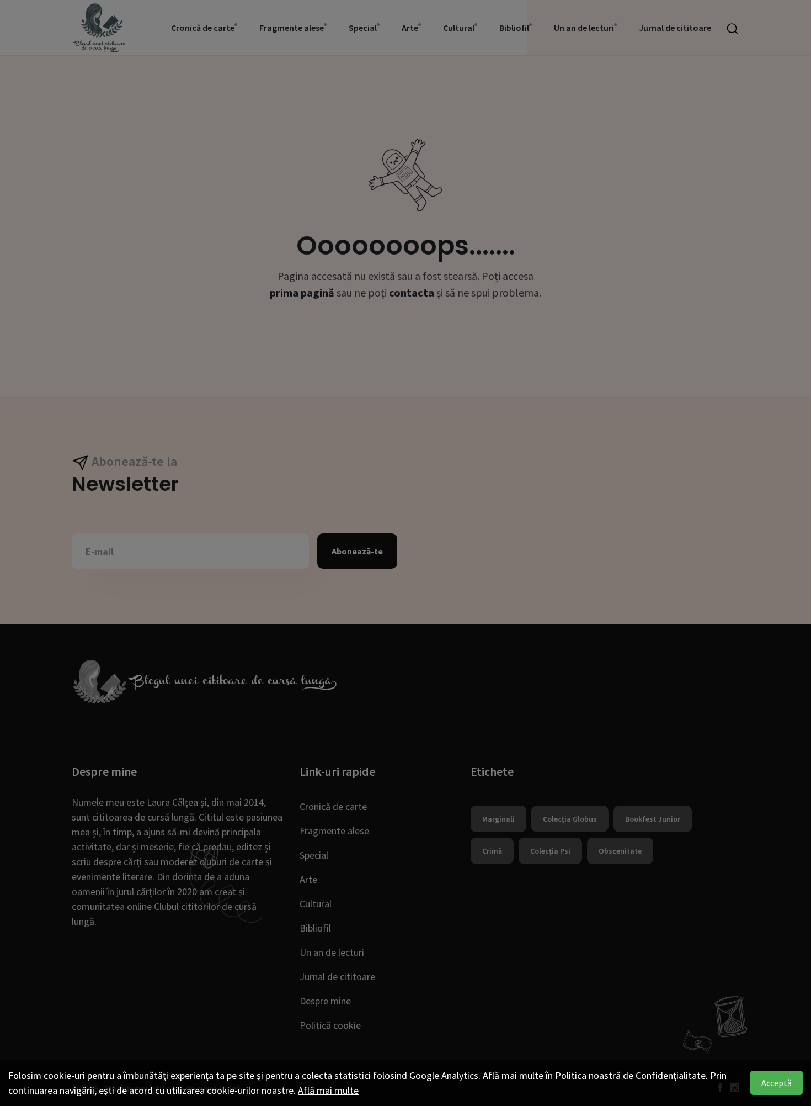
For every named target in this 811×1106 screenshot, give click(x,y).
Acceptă (776, 1082)
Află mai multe (328, 1090)
